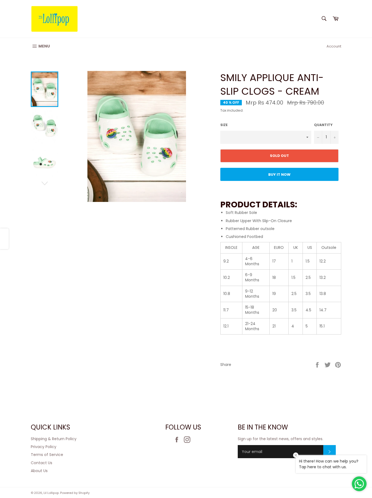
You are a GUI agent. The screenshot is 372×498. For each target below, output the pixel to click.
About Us (39, 470)
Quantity (323, 125)
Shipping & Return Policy (54, 439)
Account (334, 46)
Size (224, 125)
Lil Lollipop (51, 493)
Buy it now (279, 174)
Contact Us (41, 463)
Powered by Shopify (75, 493)
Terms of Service (47, 454)
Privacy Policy (43, 446)
